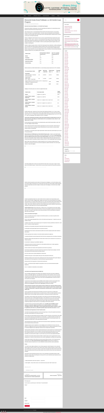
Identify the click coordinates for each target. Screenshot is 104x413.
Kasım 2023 (66, 63)
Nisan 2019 (66, 130)
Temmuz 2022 (67, 85)
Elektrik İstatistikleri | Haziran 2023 (70, 41)
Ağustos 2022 (67, 84)
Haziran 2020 (67, 112)
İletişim (58, 15)
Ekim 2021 (66, 97)
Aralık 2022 (66, 78)
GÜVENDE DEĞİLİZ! (68, 32)
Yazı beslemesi (67, 158)
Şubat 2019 (66, 133)
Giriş (65, 157)
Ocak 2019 (66, 134)
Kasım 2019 (66, 119)
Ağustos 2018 (67, 142)
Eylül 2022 (66, 82)
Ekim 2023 (66, 64)
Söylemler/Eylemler (46, 15)
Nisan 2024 (66, 60)
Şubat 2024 (66, 61)
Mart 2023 (66, 73)
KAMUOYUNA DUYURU (68, 26)
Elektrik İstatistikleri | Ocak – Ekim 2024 (71, 30)
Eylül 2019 (66, 122)
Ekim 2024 (66, 58)
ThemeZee (34, 410)
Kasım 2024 (66, 57)
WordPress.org (67, 161)
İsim (26, 398)
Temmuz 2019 (67, 125)
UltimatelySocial (58, 412)
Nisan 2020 (66, 115)
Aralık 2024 (66, 55)
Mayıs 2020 (66, 113)
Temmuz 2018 (67, 143)
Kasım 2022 (66, 79)
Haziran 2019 (67, 127)
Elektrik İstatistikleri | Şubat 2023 (70, 46)
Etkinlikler (53, 15)
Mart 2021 (66, 103)
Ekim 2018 (66, 139)
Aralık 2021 (66, 94)
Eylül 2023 (66, 66)
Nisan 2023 (66, 72)
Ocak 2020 (66, 118)
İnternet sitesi (27, 403)
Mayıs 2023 (66, 70)
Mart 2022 (66, 91)
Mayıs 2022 (66, 88)
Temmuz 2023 (67, 69)
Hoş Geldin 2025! (67, 29)
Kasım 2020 (66, 106)
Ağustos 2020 (67, 109)
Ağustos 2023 (67, 67)
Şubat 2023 (66, 75)
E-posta (26, 400)
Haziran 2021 (67, 100)
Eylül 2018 (66, 140)
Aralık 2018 (66, 136)
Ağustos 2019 (67, 124)
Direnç (25, 15)
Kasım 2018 (66, 137)
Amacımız (29, 15)
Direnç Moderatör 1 (76, 38)
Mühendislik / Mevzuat (37, 15)
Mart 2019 (66, 131)
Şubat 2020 (66, 116)
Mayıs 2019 (66, 128)
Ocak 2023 (66, 76)
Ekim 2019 (66, 121)
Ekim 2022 (66, 81)
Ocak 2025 (66, 54)
